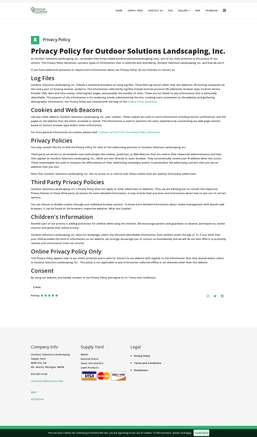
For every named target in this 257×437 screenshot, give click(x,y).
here (188, 432)
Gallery (183, 10)
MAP (33, 392)
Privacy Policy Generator (142, 101)
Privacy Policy (141, 355)
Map (197, 10)
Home (119, 10)
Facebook (212, 10)
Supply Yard (135, 10)
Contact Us (155, 10)
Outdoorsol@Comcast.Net (47, 381)
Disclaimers (140, 370)
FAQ (170, 10)
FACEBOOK (37, 399)
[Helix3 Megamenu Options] (224, 10)
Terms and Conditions (147, 363)
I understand (201, 432)
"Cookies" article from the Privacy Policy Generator (129, 132)
